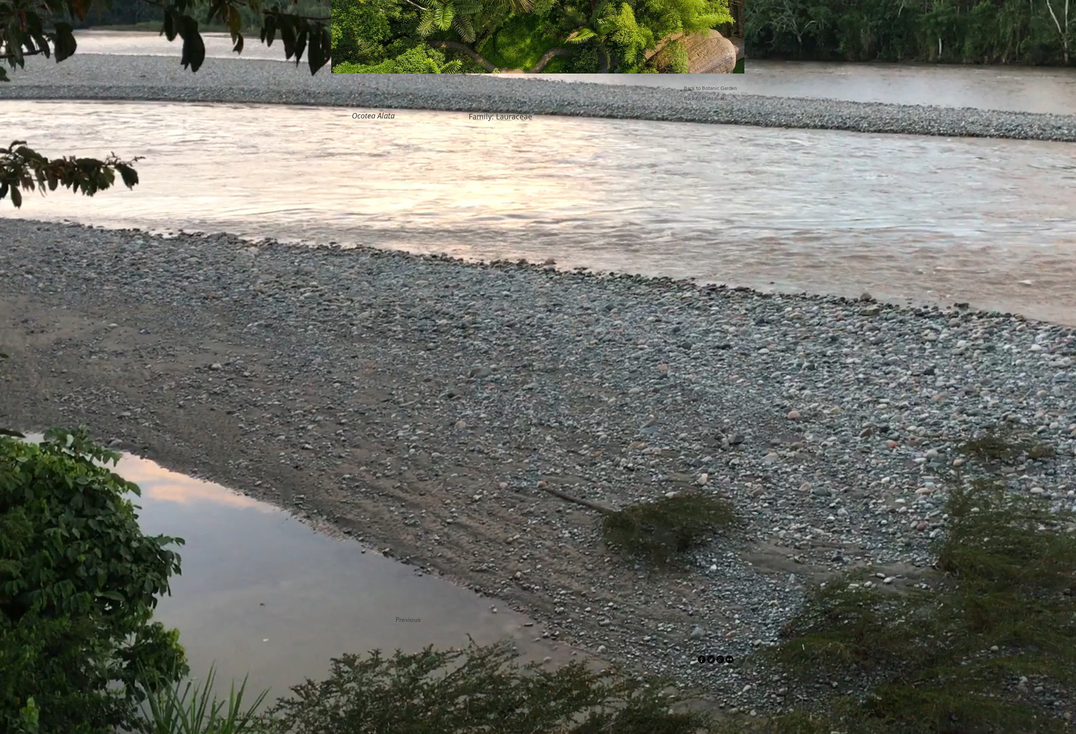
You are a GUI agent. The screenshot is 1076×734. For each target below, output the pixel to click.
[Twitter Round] (711, 659)
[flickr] (729, 659)
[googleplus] (720, 659)
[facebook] (702, 659)
